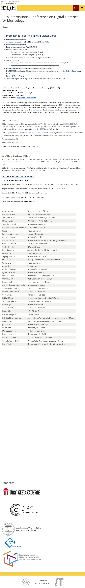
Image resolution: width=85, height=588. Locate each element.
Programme (10, 39)
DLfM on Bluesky (18, 76)
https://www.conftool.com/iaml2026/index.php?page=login (39, 129)
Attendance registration (69, 127)
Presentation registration (14, 50)
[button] (76, 8)
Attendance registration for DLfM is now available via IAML (27, 42)
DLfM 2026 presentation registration (14, 146)
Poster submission (12, 47)
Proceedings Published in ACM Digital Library (31, 35)
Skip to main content (8, 3)
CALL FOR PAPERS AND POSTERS (18, 176)
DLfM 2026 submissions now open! (19, 68)
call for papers (14, 79)
